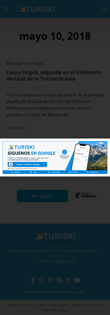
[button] (103, 145)
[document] (55, 157)
